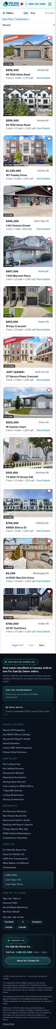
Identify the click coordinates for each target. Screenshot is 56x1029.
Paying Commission (13, 799)
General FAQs (10, 903)
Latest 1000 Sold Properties (17, 747)
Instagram (36, 922)
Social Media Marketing (15, 907)
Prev (31, 645)
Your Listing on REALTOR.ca (18, 786)
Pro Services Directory (14, 811)
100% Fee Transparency (15, 858)
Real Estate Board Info (15, 815)
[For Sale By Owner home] (13, 4)
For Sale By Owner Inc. (15, 849)
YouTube (9, 927)
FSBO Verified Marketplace (17, 833)
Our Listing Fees (12, 764)
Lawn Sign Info (13, 879)
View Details (43, 78)
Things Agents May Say (15, 829)
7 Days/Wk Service (12, 790)
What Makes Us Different (16, 863)
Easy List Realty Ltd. (14, 854)
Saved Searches (11, 743)
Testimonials (9, 867)
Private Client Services (15, 752)
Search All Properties (14, 730)
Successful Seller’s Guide (16, 820)
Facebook (9, 922)
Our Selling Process (13, 768)
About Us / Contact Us (28, 961)
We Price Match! (11, 911)
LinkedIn (22, 927)
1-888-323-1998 (24, 952)
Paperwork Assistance (14, 777)
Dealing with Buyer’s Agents (18, 824)
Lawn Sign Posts (14, 884)
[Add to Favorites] (49, 38)
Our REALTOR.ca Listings (16, 734)
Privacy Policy (8, 1024)
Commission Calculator (15, 838)
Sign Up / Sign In (12, 898)
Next (41, 645)
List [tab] (26, 13)
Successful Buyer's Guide (16, 739)
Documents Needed (13, 773)
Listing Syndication (13, 795)
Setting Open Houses (14, 781)
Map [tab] (32, 13)
